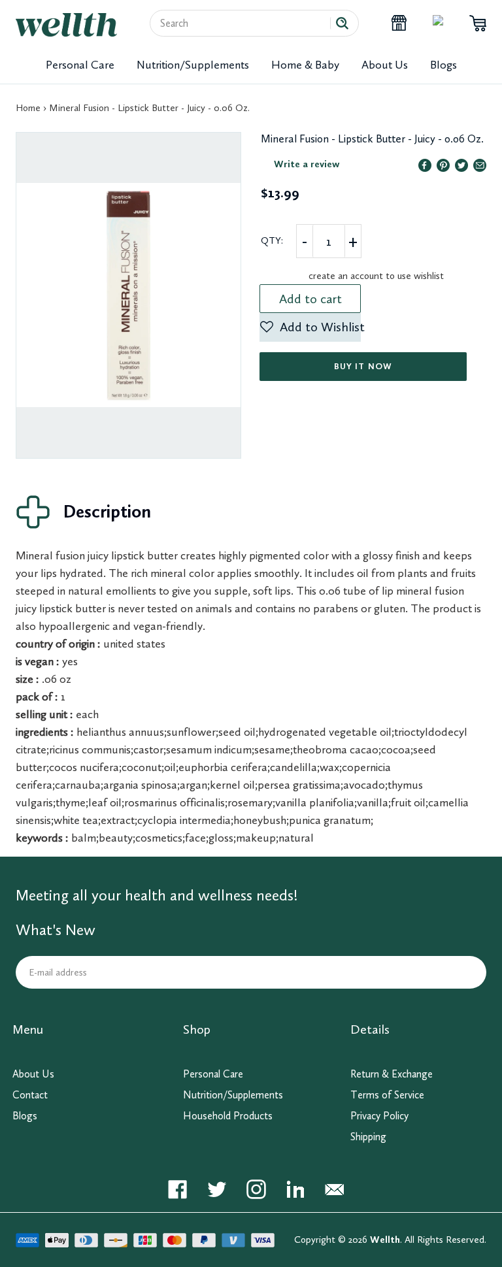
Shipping (368, 1136)
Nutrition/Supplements (193, 65)
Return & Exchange (391, 1074)
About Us (384, 65)
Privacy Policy (379, 1116)
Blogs (443, 65)
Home (28, 108)
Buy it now (363, 366)
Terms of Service (387, 1095)
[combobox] (245, 23)
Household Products (228, 1116)
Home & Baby (305, 65)
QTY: (272, 240)
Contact (30, 1095)
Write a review (307, 164)
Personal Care (80, 65)
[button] (310, 327)
